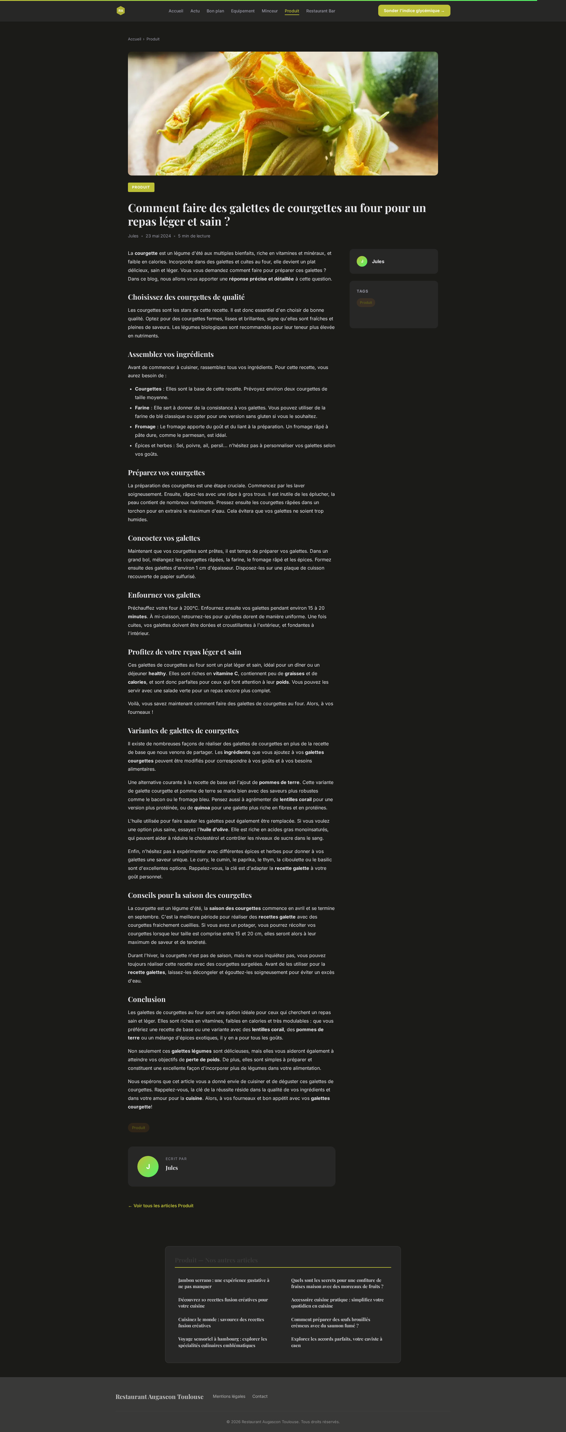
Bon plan (215, 10)
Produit (292, 10)
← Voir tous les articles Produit (160, 1205)
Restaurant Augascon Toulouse (159, 1396)
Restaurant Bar (320, 10)
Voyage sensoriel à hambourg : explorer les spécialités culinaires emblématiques (222, 1342)
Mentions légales (229, 1396)
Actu (195, 10)
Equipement (243, 10)
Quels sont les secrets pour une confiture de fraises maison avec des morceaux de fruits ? (337, 1283)
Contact (260, 1396)
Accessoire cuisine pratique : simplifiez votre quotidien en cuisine (337, 1303)
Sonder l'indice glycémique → (414, 10)
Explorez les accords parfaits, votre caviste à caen (336, 1342)
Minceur (270, 10)
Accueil (176, 10)
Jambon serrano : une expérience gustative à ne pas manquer (223, 1283)
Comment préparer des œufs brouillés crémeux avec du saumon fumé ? (330, 1322)
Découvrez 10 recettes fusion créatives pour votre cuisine (223, 1303)
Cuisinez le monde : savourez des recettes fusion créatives (221, 1322)
